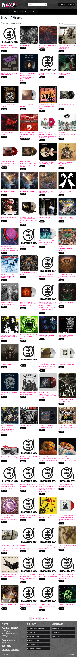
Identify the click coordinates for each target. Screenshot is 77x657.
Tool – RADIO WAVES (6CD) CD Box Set (28, 273)
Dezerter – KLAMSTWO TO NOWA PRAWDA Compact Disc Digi (28, 486)
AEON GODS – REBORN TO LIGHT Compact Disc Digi (66, 218)
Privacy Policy (56, 636)
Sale (15, 11)
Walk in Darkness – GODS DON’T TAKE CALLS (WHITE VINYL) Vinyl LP (46, 242)
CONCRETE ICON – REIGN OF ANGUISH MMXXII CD (47, 46)
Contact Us (32, 632)
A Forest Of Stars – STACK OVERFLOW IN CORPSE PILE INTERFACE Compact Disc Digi (9, 248)
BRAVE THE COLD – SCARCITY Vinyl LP (67, 105)
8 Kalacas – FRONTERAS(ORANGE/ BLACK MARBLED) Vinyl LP (28, 547)
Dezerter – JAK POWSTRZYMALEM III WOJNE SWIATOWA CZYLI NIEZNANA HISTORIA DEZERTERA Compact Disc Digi (47, 488)
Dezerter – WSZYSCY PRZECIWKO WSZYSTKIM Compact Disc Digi (8, 486)
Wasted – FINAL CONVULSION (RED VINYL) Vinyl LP (28, 605)
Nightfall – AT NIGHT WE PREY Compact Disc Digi (47, 336)
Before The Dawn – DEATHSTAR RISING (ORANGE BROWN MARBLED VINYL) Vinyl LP (28, 164)
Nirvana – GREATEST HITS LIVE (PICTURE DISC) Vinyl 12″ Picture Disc (28, 336)
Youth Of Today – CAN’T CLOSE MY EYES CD (67, 546)
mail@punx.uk (6, 642)
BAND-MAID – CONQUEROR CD (9, 218)
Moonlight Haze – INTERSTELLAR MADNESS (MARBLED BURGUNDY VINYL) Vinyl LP (47, 395)
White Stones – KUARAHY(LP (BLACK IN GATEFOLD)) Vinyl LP (48, 575)
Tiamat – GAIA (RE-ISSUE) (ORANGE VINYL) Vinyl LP (46, 275)
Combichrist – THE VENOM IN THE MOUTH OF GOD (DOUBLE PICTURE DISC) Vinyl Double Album (9, 548)
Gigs (10, 11)
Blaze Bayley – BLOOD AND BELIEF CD (8, 133)
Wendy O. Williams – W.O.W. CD (9, 605)
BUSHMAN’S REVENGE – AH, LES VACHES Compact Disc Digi (47, 106)
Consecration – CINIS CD (27, 45)
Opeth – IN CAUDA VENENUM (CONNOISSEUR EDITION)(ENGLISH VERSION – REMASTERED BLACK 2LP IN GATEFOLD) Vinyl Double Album (47, 306)
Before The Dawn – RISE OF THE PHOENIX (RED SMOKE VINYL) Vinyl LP (9, 163)
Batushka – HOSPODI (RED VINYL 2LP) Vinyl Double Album (66, 163)
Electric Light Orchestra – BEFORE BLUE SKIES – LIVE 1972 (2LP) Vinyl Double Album (67, 458)
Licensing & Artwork (35, 648)
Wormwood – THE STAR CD (28, 247)
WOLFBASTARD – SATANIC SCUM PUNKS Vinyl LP (8, 575)
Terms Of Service (57, 628)
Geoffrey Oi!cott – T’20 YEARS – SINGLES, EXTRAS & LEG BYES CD (67, 427)
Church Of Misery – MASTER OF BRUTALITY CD (9, 74)
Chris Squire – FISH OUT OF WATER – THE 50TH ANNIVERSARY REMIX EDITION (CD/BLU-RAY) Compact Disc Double (28, 77)
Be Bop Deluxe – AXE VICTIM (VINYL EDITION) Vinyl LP (47, 163)
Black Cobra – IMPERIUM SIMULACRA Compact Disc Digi (27, 134)
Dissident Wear (23, 11)
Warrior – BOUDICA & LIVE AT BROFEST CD (67, 605)
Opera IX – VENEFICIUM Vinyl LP (67, 303)
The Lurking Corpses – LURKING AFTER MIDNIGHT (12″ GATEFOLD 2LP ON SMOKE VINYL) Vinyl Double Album (9, 429)
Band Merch (33, 11)
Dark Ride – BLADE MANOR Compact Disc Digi (28, 516)
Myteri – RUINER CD (26, 363)
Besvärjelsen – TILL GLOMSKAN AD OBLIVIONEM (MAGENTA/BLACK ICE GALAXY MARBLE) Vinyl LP (47, 135)
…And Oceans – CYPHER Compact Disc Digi (46, 218)
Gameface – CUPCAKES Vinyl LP (9, 457)
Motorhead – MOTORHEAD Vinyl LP (9, 393)
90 (43, 618)
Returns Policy (56, 632)
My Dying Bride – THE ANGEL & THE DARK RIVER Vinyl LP (67, 363)
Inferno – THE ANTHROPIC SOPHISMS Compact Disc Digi (47, 426)
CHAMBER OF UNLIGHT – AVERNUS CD (66, 74)
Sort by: (61, 23)
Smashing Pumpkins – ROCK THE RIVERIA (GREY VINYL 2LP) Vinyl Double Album (67, 276)
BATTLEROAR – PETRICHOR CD (28, 191)
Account (72, 4)
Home (4, 11)
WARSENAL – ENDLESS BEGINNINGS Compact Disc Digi (47, 606)
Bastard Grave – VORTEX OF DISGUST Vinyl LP (47, 192)
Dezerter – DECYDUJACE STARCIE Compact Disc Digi (66, 485)
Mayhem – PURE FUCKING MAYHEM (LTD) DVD (66, 400)
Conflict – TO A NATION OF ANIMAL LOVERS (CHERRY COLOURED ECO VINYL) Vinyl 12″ (67, 518)
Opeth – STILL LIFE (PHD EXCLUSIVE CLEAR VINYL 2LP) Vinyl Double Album (28, 304)
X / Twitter (15, 649)
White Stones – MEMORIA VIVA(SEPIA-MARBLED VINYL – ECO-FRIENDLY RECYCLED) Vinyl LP (28, 577)
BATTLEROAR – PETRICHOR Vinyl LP (8, 192)
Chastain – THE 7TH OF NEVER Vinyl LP (47, 74)
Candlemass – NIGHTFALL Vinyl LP (27, 105)
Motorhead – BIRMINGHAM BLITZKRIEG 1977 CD (28, 393)
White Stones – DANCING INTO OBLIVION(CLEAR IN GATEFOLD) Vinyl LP (66, 576)
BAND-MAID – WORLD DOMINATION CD (65, 192)
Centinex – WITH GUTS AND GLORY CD (9, 105)
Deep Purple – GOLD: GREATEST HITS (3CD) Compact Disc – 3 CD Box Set (9, 517)
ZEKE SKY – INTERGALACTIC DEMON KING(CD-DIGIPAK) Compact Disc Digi (47, 547)
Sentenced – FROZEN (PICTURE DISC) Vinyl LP (8, 303)
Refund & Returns (34, 640)
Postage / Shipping (34, 636)
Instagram (7, 649)
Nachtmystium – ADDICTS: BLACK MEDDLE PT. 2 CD (8, 363)
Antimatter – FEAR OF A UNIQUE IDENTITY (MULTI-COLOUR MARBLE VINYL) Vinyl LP (28, 219)
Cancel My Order (34, 644)
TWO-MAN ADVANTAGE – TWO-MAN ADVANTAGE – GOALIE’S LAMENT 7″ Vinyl (8, 276)
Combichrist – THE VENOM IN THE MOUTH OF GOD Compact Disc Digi (67, 47)
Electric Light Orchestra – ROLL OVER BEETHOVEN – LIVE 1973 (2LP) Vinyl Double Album (48, 458)
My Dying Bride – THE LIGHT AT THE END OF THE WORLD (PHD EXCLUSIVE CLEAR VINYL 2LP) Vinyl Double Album (47, 365)
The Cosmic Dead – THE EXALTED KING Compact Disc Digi (9, 47)
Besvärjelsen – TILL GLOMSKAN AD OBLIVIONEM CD (67, 134)
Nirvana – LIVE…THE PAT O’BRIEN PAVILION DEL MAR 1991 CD (9, 336)
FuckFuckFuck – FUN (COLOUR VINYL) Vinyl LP (28, 457)
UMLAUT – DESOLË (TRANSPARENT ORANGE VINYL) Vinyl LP (65, 248)
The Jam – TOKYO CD (26, 426)
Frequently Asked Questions (37, 628)
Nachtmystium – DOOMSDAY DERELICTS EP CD (67, 336)
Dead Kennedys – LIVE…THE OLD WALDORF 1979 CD (47, 516)
